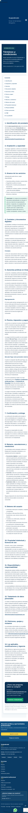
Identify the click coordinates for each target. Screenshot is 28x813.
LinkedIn (15, 757)
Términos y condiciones (6, 787)
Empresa (3, 766)
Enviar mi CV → (6, 798)
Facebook (4, 757)
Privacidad (3, 806)
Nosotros (3, 780)
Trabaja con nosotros (14, 737)
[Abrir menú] (26, 20)
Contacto (3, 769)
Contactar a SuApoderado (15, 699)
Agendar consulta (14, 734)
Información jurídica (5, 773)
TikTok (20, 757)
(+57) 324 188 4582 (10, 754)
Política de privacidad (6, 782)
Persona (3, 764)
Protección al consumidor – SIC (8, 789)
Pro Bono (3, 771)
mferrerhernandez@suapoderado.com (15, 139)
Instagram (10, 757)
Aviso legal (3, 784)
